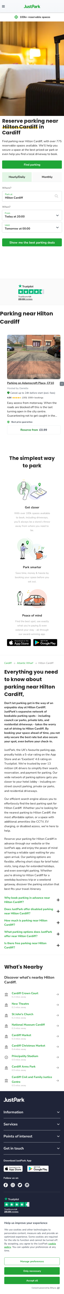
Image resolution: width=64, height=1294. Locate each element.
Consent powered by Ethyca (44, 1288)
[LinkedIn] (27, 1185)
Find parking (32, 165)
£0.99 (33, 430)
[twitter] (20, 1185)
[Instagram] (13, 1185)
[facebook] (6, 1185)
